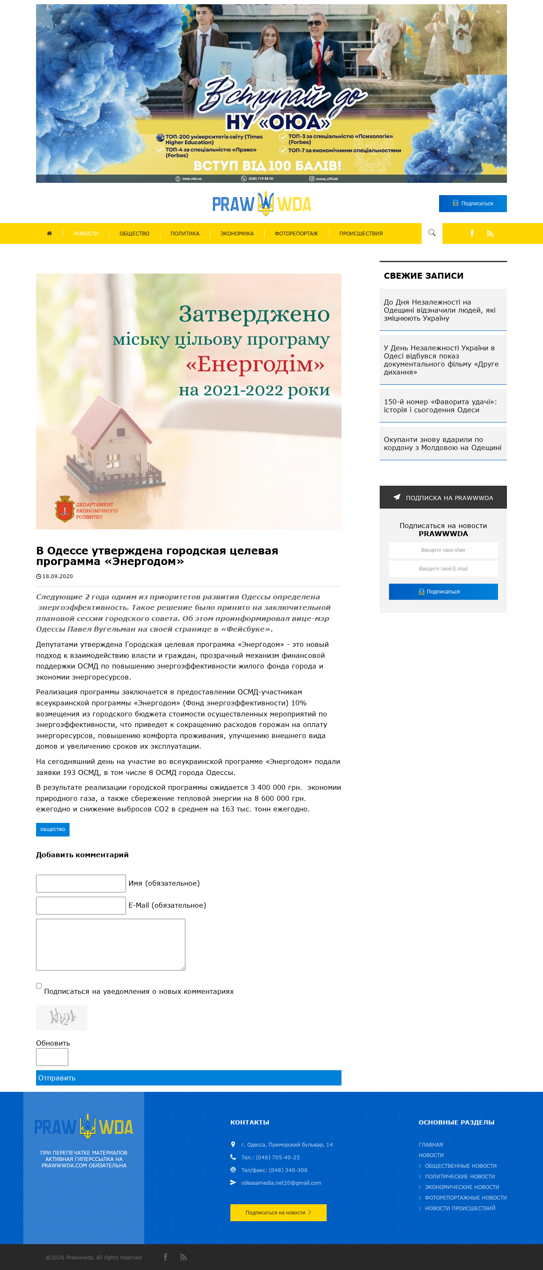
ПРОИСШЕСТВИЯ (361, 233)
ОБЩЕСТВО (134, 233)
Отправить (57, 1078)
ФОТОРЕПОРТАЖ (296, 233)
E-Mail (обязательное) (167, 905)
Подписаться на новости (275, 1213)
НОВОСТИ (85, 233)
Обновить (53, 1043)
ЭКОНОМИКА (237, 233)
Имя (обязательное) (164, 883)
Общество (52, 829)
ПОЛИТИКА (185, 233)
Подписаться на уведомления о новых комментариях (139, 991)
